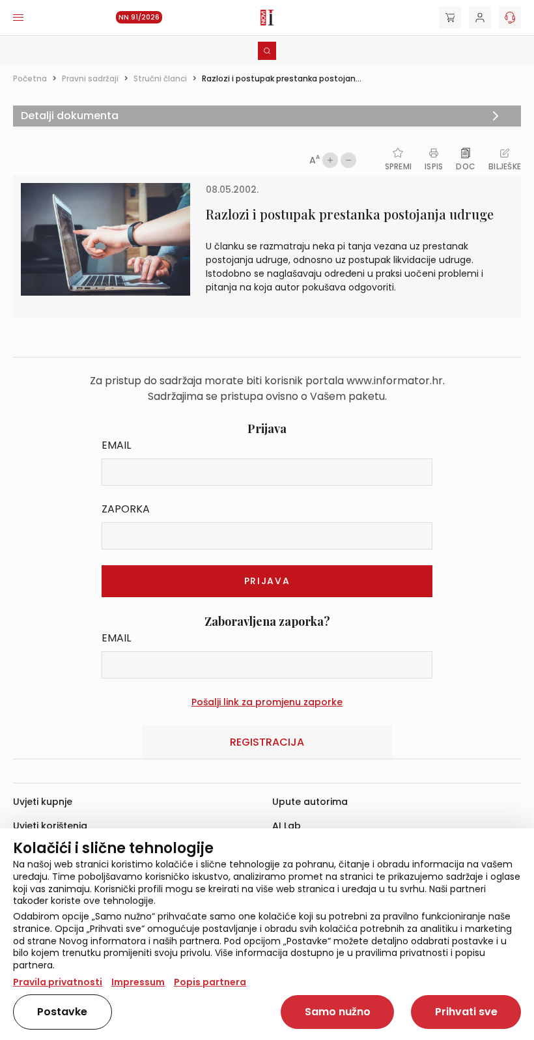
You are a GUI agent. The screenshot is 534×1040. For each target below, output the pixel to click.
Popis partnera (210, 982)
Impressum (138, 982)
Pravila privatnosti (57, 982)
